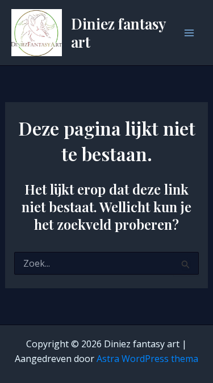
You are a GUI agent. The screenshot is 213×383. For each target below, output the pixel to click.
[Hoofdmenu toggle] (189, 32)
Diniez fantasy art (118, 32)
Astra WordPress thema (147, 358)
